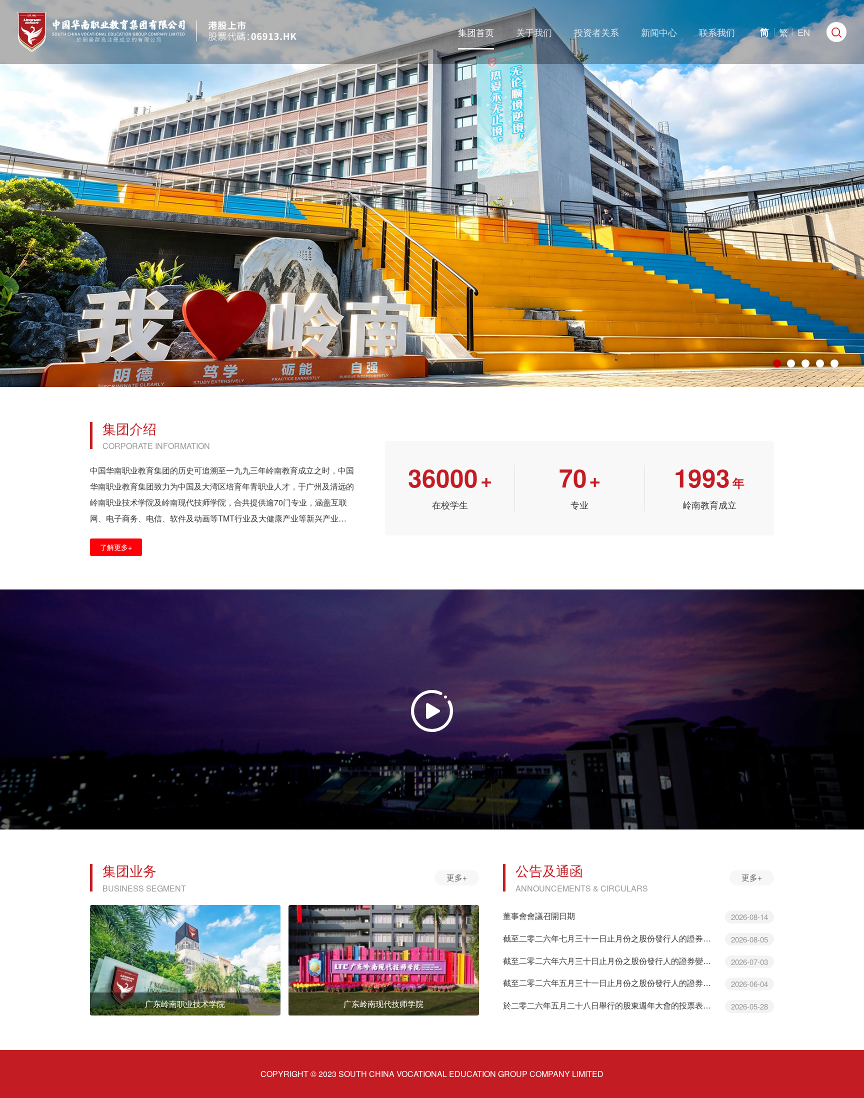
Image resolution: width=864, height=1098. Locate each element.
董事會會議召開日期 (539, 916)
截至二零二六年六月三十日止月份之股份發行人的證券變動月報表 (610, 961)
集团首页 (476, 32)
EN (804, 32)
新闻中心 (659, 32)
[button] (777, 364)
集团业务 (129, 870)
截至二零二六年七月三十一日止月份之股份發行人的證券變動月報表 (610, 938)
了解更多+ (116, 547)
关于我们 (534, 32)
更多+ (456, 877)
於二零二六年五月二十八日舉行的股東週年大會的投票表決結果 (610, 1005)
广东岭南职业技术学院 (185, 1004)
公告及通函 (549, 870)
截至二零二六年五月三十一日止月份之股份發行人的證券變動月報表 (610, 983)
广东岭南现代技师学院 (384, 1004)
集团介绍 (129, 428)
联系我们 (717, 32)
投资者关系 (596, 32)
